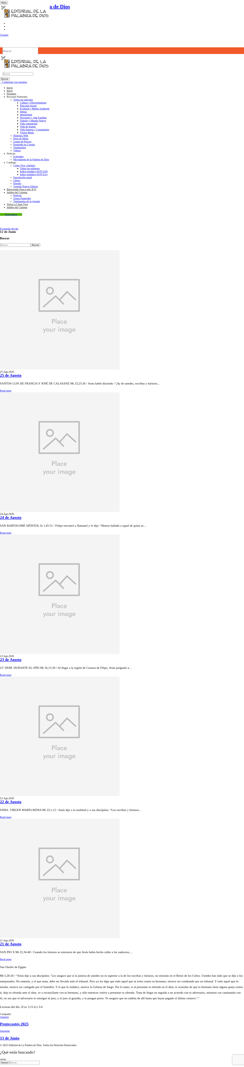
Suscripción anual (22, 177)
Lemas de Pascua (22, 141)
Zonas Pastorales (22, 198)
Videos (17, 150)
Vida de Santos (28, 126)
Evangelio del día (9, 228)
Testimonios (19, 147)
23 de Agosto (10, 659)
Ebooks (17, 183)
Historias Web (20, 135)
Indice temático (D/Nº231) (34, 174)
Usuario (4, 35)
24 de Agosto (10, 517)
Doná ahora (11, 214)
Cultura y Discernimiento (33, 102)
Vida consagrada (28, 123)
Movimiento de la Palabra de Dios (31, 159)
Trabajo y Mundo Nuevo (33, 120)
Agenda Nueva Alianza (25, 186)
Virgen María (27, 132)
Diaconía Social (28, 105)
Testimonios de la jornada (26, 201)
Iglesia (23, 111)
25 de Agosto (10, 375)
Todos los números (30, 168)
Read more (5, 390)
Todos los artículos (23, 99)
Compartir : (6, 1014)
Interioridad (26, 114)
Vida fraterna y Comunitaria (34, 129)
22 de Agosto (10, 802)
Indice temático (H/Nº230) (34, 171)
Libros (16, 180)
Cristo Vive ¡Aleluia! (24, 165)
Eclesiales (18, 156)
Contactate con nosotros (14, 82)
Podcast (17, 195)
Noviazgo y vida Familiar (33, 117)
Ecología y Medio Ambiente (34, 108)
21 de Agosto (10, 944)
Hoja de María (20, 138)
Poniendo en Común (24, 144)
